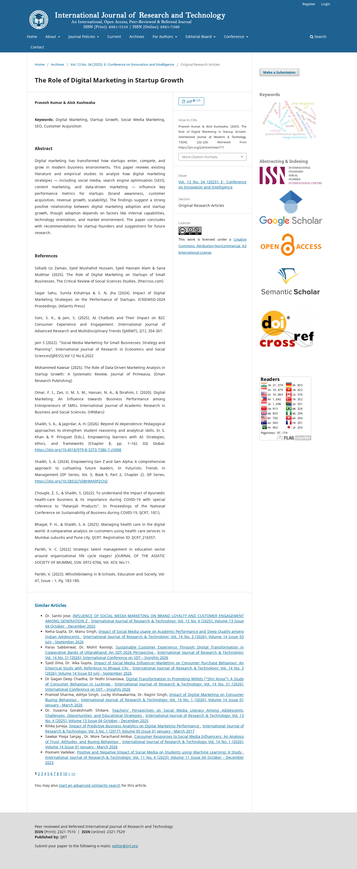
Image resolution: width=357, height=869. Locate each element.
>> (73, 773)
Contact (37, 47)
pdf (193, 101)
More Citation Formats (199, 156)
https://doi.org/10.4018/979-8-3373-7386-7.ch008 (78, 449)
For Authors (163, 36)
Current (114, 36)
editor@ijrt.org (125, 845)
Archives (136, 36)
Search (319, 36)
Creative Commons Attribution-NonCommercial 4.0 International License (212, 246)
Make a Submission (279, 72)
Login (325, 4)
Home (32, 36)
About (51, 36)
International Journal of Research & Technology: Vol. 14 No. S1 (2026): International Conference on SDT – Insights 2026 (144, 655)
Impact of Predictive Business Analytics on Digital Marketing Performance (134, 725)
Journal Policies (82, 36)
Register (308, 4)
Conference (234, 36)
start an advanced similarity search (89, 785)
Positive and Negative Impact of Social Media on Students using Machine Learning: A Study (160, 752)
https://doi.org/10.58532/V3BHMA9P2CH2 (71, 481)
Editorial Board (199, 36)
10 (65, 773)
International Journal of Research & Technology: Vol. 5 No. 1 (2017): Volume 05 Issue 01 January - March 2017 (144, 728)
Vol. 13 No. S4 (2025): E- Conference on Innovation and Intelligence (122, 64)
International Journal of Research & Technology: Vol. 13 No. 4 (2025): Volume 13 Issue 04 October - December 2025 (144, 718)
